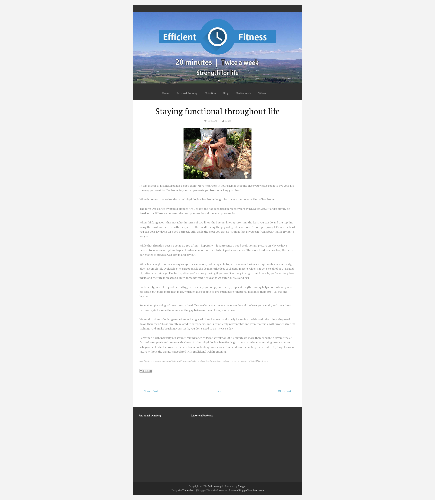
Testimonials (243, 93)
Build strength (215, 486)
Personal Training (187, 93)
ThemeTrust (189, 490)
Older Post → (286, 391)
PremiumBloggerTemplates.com (246, 490)
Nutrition (210, 93)
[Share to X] (147, 371)
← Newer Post (149, 391)
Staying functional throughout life (217, 111)
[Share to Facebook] (150, 371)
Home (165, 93)
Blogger (242, 486)
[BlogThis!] (144, 371)
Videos (262, 93)
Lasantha (222, 490)
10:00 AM (212, 120)
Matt (228, 120)
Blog (226, 93)
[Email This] (141, 371)
